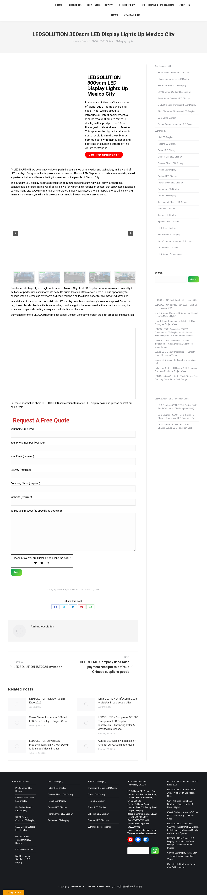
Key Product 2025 (163, 66)
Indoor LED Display (167, 144)
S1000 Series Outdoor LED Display (174, 92)
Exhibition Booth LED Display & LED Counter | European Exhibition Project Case (176, 370)
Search (159, 272)
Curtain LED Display (167, 176)
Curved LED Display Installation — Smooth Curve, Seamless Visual (117, 742)
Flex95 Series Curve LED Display (173, 79)
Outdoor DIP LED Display (170, 157)
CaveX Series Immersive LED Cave (174, 124)
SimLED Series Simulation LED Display (176, 111)
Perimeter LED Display (168, 189)
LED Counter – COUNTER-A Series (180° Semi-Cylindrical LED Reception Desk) (177, 407)
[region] (73, 242)
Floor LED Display (166, 208)
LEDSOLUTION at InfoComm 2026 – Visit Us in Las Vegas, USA (117, 700)
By (71, 589)
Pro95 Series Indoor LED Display (173, 72)
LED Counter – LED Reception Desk (172, 399)
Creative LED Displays (168, 247)
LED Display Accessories (170, 254)
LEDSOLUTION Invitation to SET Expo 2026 (47, 700)
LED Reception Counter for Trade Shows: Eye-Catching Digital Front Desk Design (176, 378)
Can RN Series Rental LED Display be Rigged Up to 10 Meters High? (176, 314)
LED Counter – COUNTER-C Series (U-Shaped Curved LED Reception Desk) (176, 426)
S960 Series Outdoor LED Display (174, 98)
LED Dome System (167, 118)
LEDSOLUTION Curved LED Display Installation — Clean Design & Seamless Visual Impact (49, 744)
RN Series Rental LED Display (172, 85)
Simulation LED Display (169, 234)
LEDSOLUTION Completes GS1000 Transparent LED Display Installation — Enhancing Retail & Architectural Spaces (118, 723)
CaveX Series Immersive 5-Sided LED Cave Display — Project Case (48, 719)
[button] (15, 233)
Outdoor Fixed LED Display (170, 163)
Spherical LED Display (168, 221)
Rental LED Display (167, 170)
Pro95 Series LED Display (23, 789)
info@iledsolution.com (145, 830)
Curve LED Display (167, 150)
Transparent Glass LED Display (172, 202)
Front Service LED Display (170, 182)
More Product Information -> (104, 154)
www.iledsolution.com (146, 833)
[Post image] (17, 704)
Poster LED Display (167, 195)
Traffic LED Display (167, 215)
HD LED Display (165, 137)
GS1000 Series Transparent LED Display (177, 105)
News (59, 589)
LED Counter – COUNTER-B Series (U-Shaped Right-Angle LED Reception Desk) (177, 416)
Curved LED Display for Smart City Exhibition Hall (176, 361)
